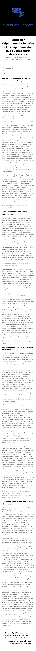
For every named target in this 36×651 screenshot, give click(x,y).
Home (7, 57)
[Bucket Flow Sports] (18, 12)
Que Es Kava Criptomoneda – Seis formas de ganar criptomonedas (19, 642)
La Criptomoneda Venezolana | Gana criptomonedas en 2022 (17, 122)
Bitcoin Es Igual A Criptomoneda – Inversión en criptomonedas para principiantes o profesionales (16, 635)
